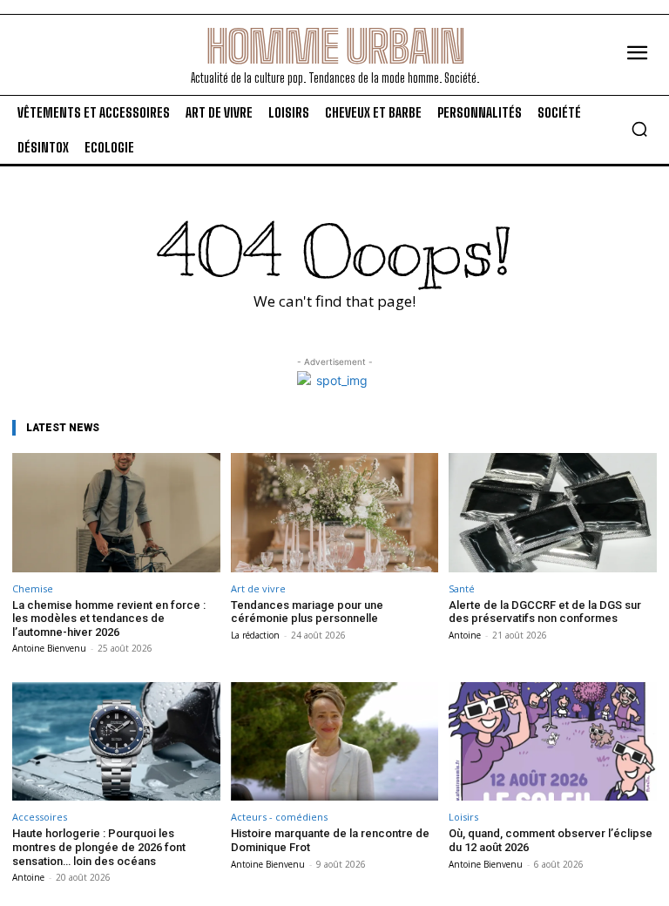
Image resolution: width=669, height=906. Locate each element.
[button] (639, 129)
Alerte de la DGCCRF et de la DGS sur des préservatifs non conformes (545, 611)
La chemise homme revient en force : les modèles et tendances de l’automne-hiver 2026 (109, 618)
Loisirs (463, 816)
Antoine (465, 635)
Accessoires (39, 816)
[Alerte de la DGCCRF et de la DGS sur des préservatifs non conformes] (553, 512)
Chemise (32, 588)
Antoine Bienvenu (49, 648)
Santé (462, 588)
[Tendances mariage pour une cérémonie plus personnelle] (335, 512)
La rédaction (255, 635)
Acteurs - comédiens (279, 816)
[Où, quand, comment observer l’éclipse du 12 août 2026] (553, 741)
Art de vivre (258, 588)
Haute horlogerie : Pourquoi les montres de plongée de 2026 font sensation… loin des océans (99, 847)
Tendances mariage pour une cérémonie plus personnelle (307, 611)
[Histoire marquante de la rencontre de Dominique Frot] (335, 741)
